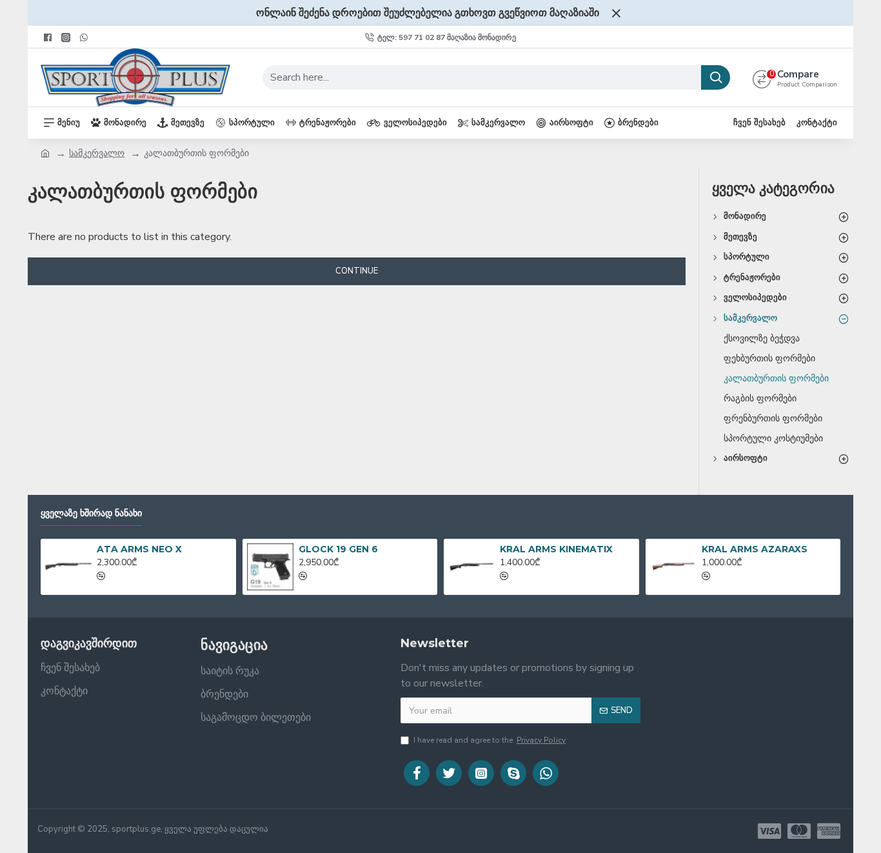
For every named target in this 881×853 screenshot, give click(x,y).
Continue (356, 271)
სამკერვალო (96, 153)
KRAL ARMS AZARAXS (754, 549)
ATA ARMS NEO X (139, 549)
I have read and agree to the (489, 740)
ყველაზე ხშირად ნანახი (91, 513)
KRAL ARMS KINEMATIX (556, 549)
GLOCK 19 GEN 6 (338, 549)
